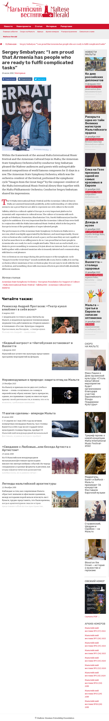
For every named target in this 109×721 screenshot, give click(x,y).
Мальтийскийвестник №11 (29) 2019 (93, 693)
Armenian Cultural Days (60, 285)
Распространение (69, 32)
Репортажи (66, 26)
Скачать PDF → (92, 616)
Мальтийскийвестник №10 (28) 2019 (93, 704)
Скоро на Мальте (27, 32)
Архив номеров (52, 32)
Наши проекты (23, 26)
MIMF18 (6, 288)
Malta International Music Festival (19, 285)
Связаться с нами (86, 32)
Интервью (51, 26)
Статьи (38, 26)
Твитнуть (41, 79)
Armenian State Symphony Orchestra (19, 282)
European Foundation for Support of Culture (59, 282)
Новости (8, 26)
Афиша (40, 32)
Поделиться (10, 79)
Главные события (10, 32)
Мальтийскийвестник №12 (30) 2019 (93, 683)
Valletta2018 (41, 285)
